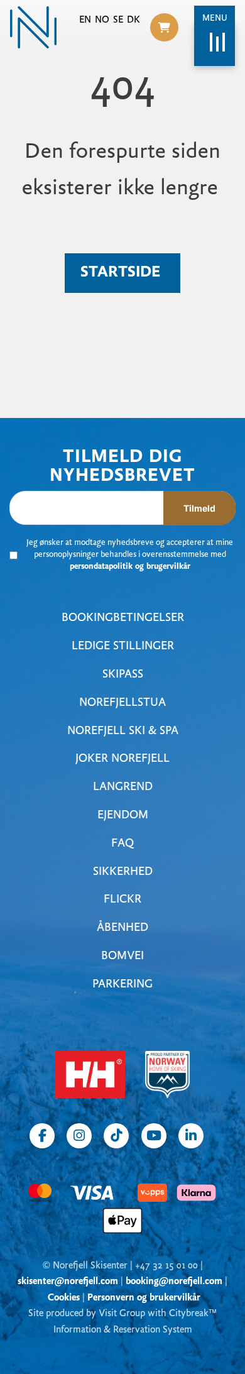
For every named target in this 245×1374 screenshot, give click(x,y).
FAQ (122, 844)
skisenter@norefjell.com (68, 1282)
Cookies (64, 1298)
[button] (164, 27)
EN (85, 20)
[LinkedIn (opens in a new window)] (191, 1135)
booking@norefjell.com (174, 1282)
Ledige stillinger (123, 646)
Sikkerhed (123, 872)
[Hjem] (33, 27)
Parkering (122, 985)
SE (118, 20)
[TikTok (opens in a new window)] (116, 1135)
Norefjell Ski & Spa (122, 731)
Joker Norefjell (122, 759)
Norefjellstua (122, 703)
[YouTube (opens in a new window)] (153, 1135)
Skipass (122, 675)
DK (133, 20)
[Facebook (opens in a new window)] (42, 1135)
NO (102, 20)
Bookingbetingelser (123, 618)
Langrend (123, 787)
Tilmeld (199, 508)
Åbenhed (122, 928)
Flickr (122, 900)
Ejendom (122, 816)
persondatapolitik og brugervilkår (130, 567)
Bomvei (122, 956)
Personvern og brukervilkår (143, 1298)
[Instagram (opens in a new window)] (79, 1135)
